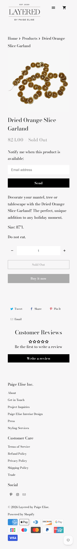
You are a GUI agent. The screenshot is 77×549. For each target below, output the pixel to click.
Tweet (18, 309)
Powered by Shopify (21, 514)
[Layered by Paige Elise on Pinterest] (11, 494)
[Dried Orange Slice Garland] (38, 81)
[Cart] (64, 7)
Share (38, 309)
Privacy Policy (17, 460)
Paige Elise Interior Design (25, 414)
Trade (11, 474)
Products (29, 38)
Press (11, 421)
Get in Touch (16, 400)
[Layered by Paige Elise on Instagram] (17, 494)
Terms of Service (19, 446)
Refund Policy (17, 453)
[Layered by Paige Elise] (24, 14)
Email (18, 319)
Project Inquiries (19, 407)
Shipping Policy (18, 467)
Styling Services (18, 428)
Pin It (57, 309)
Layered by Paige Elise (33, 507)
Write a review (39, 358)
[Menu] (53, 7)
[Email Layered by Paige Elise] (24, 494)
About (12, 393)
